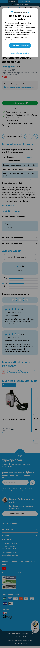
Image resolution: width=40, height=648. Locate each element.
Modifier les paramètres (20, 53)
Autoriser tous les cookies (20, 45)
